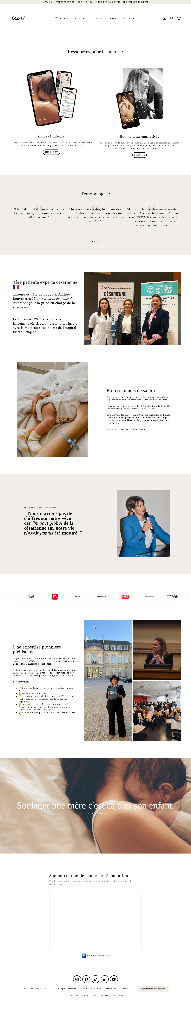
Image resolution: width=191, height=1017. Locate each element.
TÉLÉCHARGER (51, 152)
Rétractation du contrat (152, 988)
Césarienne (62, 18)
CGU (46, 988)
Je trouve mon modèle (105, 18)
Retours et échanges (32, 988)
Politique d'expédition (92, 988)
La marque (129, 18)
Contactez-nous (129, 988)
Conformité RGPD (111, 988)
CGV (53, 988)
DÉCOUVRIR (139, 155)
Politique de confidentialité (69, 988)
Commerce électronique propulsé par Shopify (108, 995)
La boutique (80, 18)
